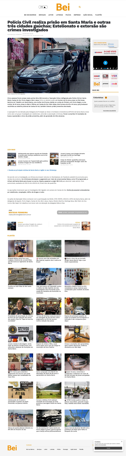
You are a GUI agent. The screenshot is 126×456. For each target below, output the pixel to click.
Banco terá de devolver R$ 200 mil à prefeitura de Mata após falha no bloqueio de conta (77, 429)
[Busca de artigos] (80, 7)
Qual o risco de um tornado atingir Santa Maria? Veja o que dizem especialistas (75, 260)
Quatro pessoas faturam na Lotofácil (104, 101)
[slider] (96, 68)
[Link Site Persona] (105, 83)
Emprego (77, 15)
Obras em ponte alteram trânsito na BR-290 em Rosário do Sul (20, 428)
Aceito (108, 448)
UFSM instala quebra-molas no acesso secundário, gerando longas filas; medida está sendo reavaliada (77, 401)
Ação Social (88, 15)
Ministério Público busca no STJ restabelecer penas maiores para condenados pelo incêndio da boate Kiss (77, 289)
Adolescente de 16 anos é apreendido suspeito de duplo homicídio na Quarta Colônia (18, 401)
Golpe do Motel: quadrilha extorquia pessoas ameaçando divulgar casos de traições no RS (74, 161)
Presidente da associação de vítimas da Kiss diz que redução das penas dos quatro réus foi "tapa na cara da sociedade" (20, 318)
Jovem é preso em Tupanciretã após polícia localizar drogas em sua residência (33, 161)
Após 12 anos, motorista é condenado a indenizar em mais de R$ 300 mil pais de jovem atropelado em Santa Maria (77, 374)
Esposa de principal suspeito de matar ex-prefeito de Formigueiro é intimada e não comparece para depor (77, 318)
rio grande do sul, (81, 212)
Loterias (59, 15)
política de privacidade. (100, 445)
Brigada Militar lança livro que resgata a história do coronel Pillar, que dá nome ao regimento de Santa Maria (20, 261)
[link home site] (63, 7)
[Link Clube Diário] (114, 83)
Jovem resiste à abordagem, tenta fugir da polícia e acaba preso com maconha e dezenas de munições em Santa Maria (20, 346)
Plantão (98, 15)
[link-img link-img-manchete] (11, 155)
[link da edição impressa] (113, 45)
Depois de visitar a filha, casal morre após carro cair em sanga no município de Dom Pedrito (48, 345)
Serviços (42, 15)
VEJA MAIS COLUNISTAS (109, 110)
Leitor (50, 15)
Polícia (68, 15)
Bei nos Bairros (30, 15)
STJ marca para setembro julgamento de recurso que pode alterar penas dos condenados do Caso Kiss (19, 374)
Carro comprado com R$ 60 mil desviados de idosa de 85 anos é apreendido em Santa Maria (47, 373)
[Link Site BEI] (97, 83)
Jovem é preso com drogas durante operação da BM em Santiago (73, 154)
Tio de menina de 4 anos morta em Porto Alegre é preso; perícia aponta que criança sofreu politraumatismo (48, 429)
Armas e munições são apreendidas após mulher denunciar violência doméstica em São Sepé (77, 345)
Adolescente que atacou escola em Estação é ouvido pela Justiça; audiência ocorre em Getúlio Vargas (33, 155)
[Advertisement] (48, 134)
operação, (71, 212)
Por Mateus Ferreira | (14, 34)
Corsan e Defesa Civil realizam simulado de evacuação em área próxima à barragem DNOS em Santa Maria (48, 402)
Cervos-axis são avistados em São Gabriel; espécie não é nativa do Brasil (48, 260)
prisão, (65, 212)
